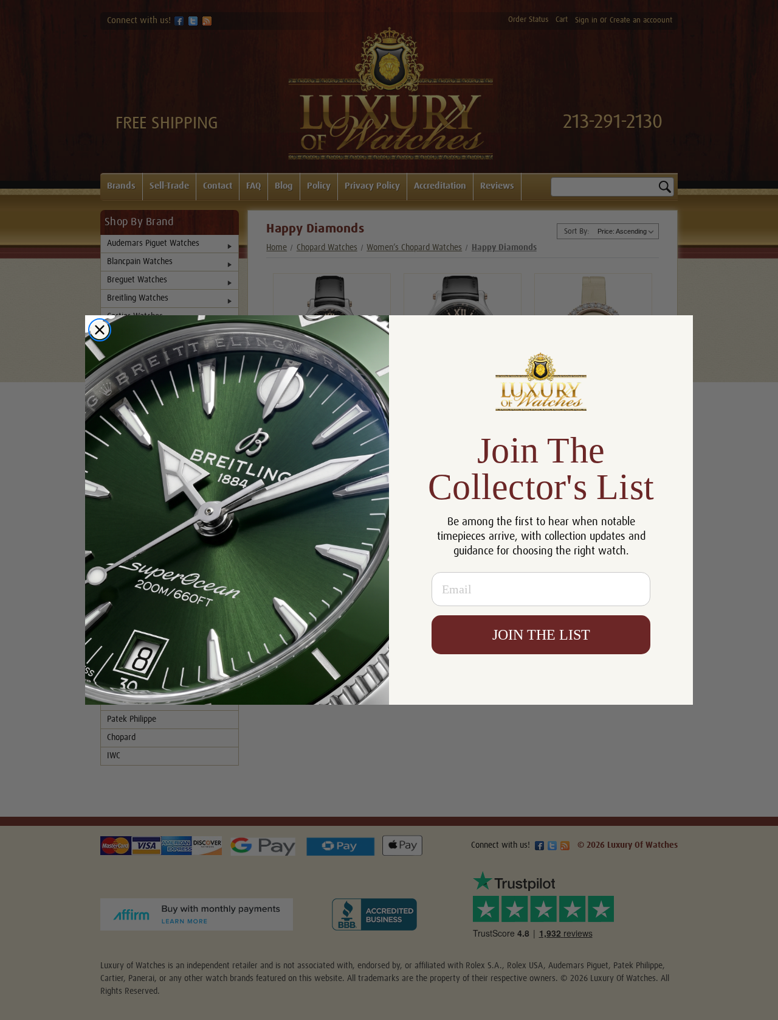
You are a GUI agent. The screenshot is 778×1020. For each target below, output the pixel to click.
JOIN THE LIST (541, 635)
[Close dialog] (99, 330)
